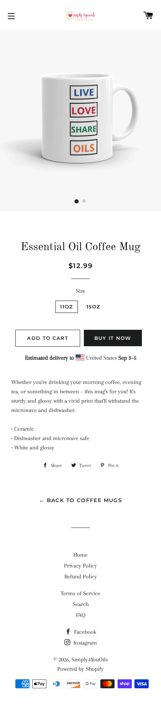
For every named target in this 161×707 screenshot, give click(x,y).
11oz (66, 307)
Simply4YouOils (90, 659)
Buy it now (112, 338)
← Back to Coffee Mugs (80, 500)
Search (81, 604)
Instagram (84, 642)
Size (80, 291)
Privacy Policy (80, 565)
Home (80, 554)
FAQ (80, 615)
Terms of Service (80, 593)
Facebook (84, 631)
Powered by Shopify (80, 668)
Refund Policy (80, 576)
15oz (93, 307)
